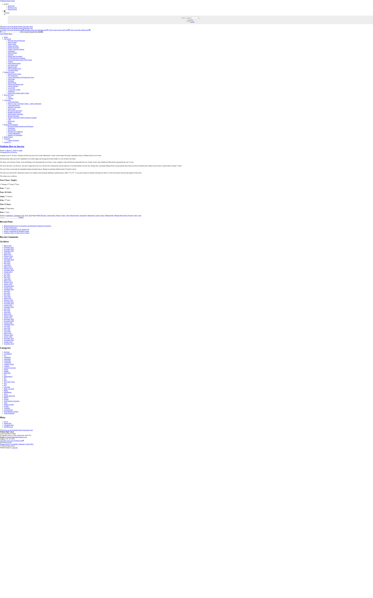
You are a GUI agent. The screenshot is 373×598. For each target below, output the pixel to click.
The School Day (13, 75)
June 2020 (7, 328)
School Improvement (14, 63)
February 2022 (8, 300)
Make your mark (9, 389)
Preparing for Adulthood (15, 131)
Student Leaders (9, 404)
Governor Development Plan (20, 493)
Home (6, 37)
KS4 (26, 215)
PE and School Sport (10, 227)
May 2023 (7, 277)
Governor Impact (17, 491)
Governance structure (18, 486)
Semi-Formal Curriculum (15, 114)
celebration (9, 215)
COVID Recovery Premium (16, 58)
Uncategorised (8, 410)
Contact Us (7, 142)
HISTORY (7, 373)
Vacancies (7, 139)
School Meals (12, 82)
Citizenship (7, 361)
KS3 (22, 215)
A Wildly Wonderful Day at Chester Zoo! (16, 229)
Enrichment (11, 128)
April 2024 (7, 265)
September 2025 (9, 251)
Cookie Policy (29, 444)
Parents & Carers (9, 72)
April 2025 (7, 253)
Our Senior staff (13, 65)
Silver (135, 215)
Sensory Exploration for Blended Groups (16, 231)
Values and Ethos (13, 46)
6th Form (7, 352)
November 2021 (9, 303)
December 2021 (9, 302)
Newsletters (15, 552)
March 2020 (7, 333)
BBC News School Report (20, 549)
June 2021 (7, 309)
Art (5, 355)
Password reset (12, 9)
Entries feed (7, 423)
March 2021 (7, 314)
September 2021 (9, 307)
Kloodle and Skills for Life (20, 568)
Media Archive (16, 551)
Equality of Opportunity (15, 135)
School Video (12, 44)
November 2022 (9, 286)
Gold (67, 215)
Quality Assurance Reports (16, 49)
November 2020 (9, 321)
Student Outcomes (13, 47)
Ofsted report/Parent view (16, 84)
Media (10, 123)
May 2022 (7, 295)
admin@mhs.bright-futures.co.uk (17, 437)
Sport (30, 215)
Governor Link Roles (18, 489)
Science (6, 399)
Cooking (6, 366)
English (6, 371)
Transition (11, 81)
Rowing (130, 215)
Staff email (11, 6)
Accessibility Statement (17, 444)
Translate (192, 22)
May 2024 (7, 263)
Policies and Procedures (15, 56)
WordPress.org (8, 427)
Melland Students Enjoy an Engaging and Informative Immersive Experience (28, 226)
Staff (5, 580)
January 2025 (8, 258)
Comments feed (9, 425)
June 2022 (7, 293)
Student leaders (12, 67)
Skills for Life (16, 566)
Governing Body (13, 70)
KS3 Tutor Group (9, 382)
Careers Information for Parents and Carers (21, 77)
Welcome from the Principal (16, 40)
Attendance (11, 91)
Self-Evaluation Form (14, 68)
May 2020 (7, 330)
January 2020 (8, 337)
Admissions (11, 51)
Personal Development (11, 124)
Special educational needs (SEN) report (20, 60)
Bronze (58, 215)
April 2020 (7, 331)
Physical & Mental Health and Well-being (20, 126)
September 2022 (9, 289)
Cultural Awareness (10, 368)
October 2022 (8, 288)
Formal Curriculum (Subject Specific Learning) (22, 117)
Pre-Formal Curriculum (15, 110)
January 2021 (8, 317)
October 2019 (8, 342)
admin (20, 150)
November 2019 (9, 340)
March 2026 (7, 246)
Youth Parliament (9, 413)
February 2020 (8, 335)
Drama (6, 369)
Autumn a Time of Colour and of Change (16, 233)
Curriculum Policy (13, 102)
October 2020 (8, 323)
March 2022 (7, 298)
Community (17, 215)
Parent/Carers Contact (14, 74)
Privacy (7, 444)
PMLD (6, 397)
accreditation (8, 354)
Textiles (6, 406)
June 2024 (7, 261)
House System (12, 42)
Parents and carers (9, 396)
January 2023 (8, 284)
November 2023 (9, 270)
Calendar (10, 98)
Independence (8, 376)
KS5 (5, 385)
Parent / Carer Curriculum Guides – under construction (24, 103)
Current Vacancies (13, 140)
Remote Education (13, 116)
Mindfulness (7, 392)
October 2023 (8, 272)
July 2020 (7, 326)
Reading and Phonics (14, 112)
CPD (9, 119)
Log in (6, 421)
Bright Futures (8, 137)
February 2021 (8, 316)
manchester (83, 215)
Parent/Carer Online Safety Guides (18, 93)
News (9, 96)
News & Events (9, 95)
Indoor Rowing (74, 215)
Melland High (109, 215)
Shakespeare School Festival (20, 545)
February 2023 (8, 282)
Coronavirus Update (14, 89)
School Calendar (13, 86)
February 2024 (8, 268)
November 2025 (9, 249)
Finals (63, 215)
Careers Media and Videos (20, 554)
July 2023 (7, 274)
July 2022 (7, 291)
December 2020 (9, 319)
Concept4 (14, 447)
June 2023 (7, 275)
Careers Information (14, 133)
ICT (5, 375)
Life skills (7, 387)
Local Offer (11, 88)
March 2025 (7, 254)
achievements (51, 215)
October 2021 (8, 305)
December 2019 (9, 338)
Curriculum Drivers (14, 105)
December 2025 (9, 247)
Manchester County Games (95, 215)
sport (139, 215)
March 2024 (7, 267)
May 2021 (7, 310)
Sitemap (2, 444)
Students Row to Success (12, 146)
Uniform (10, 61)
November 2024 (9, 260)
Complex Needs (9, 364)
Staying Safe (12, 130)
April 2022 (7, 296)
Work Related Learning (11, 411)
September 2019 (9, 344)
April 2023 (7, 279)
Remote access (12, 7)
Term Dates (11, 79)
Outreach (10, 54)
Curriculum (7, 100)
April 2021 (7, 312)
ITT (5, 378)
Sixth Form (11, 121)
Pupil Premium (12, 53)
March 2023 (7, 281)
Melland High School (120, 215)
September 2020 (9, 324)
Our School (7, 39)
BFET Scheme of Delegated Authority (23, 488)
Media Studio (16, 547)
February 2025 (8, 256)
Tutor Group (11, 109)
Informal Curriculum (14, 107)
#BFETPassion (41, 215)
